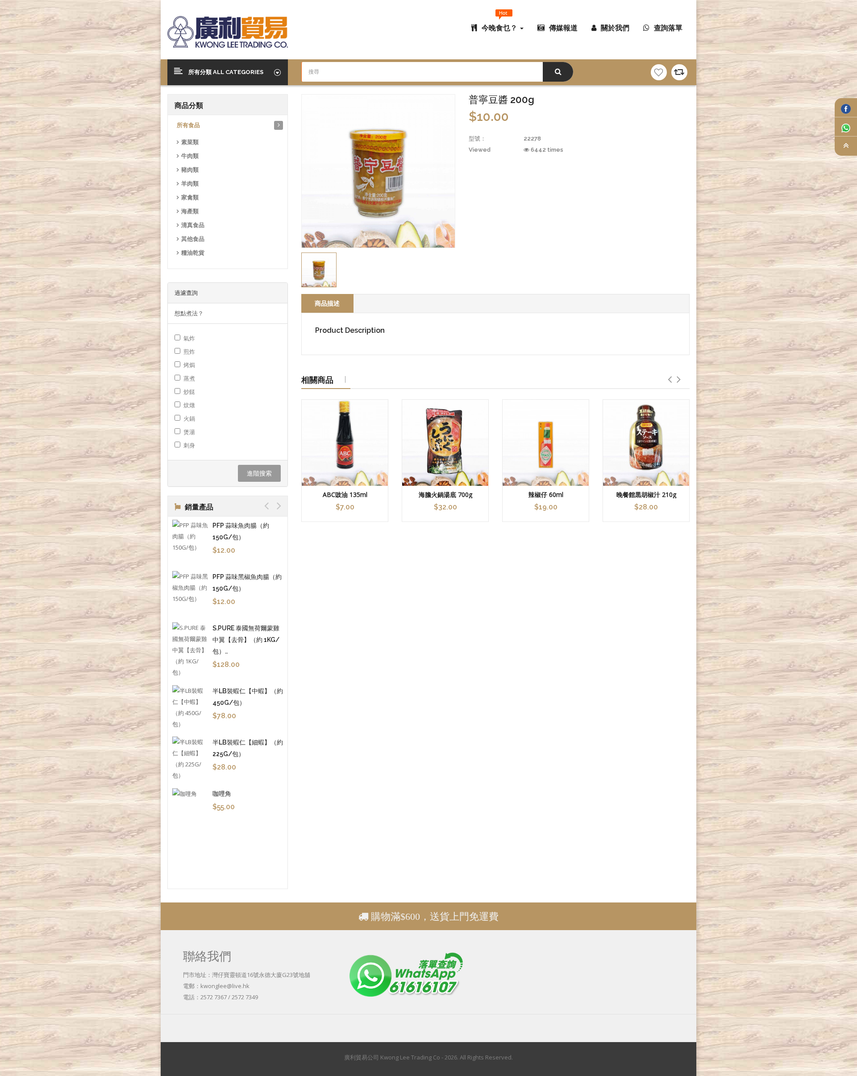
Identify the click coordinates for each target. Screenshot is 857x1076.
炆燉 (189, 405)
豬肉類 (190, 169)
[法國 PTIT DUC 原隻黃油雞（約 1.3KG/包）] (190, 676)
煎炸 (189, 352)
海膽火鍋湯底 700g (445, 494)
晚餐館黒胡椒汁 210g (646, 494)
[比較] (679, 72)
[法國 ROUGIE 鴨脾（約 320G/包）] (190, 728)
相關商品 (317, 379)
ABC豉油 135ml (345, 494)
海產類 (190, 211)
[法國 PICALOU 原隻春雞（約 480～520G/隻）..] (190, 621)
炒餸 (189, 392)
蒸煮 (189, 378)
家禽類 (190, 197)
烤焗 (189, 365)
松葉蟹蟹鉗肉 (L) (235, 567)
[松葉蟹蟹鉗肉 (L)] (190, 579)
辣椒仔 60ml (545, 494)
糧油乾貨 (192, 252)
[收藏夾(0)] (659, 72)
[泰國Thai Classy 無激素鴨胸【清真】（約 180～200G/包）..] (190, 785)
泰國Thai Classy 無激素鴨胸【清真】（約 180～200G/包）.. (246, 774)
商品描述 (327, 303)
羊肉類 (190, 183)
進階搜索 (259, 473)
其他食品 (192, 239)
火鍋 (189, 418)
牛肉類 (190, 156)
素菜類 (190, 142)
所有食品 (188, 125)
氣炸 (189, 338)
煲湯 (189, 432)
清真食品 (192, 225)
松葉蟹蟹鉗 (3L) (234, 525)
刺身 (189, 445)
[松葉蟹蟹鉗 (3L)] (190, 537)
